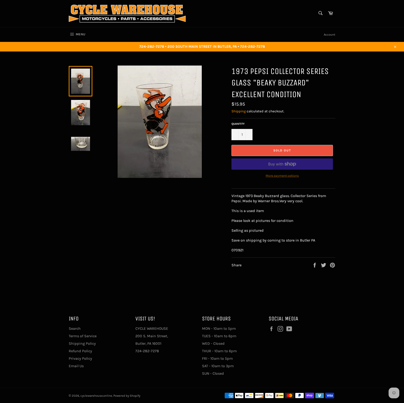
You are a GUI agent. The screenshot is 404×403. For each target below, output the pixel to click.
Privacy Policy (80, 358)
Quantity (238, 123)
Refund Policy (80, 351)
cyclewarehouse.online (96, 395)
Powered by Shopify (126, 395)
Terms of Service (83, 336)
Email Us (76, 366)
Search (75, 328)
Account (329, 34)
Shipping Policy (82, 343)
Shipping (238, 111)
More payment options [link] (282, 176)
